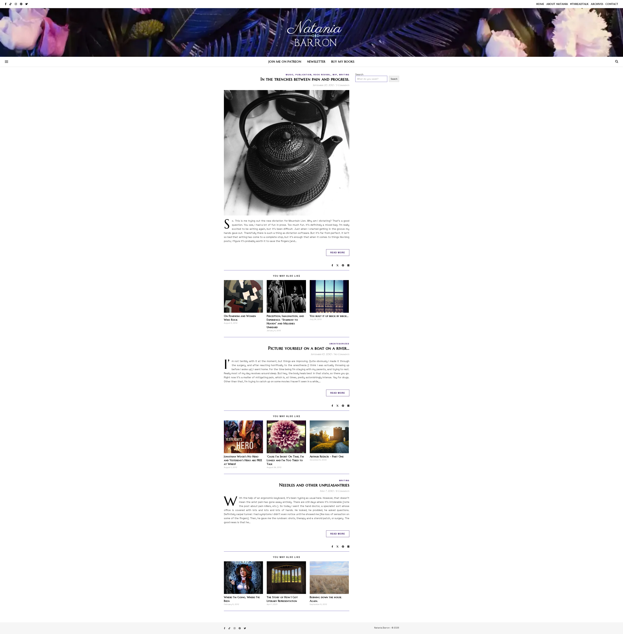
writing (344, 74)
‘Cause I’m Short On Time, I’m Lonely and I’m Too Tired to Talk (285, 460)
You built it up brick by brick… (329, 316)
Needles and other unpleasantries (314, 485)
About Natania (557, 4)
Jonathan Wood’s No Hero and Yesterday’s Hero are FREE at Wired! (243, 460)
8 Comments (342, 490)
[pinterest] (21, 4)
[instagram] (16, 4)
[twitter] (26, 4)
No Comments (341, 354)
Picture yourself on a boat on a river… (308, 348)
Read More (337, 252)
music (289, 74)
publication (303, 74)
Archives (597, 4)
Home (540, 4)
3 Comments (342, 85)
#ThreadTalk (579, 4)
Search (359, 74)
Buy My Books (342, 61)
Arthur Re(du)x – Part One (327, 456)
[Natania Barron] (311, 32)
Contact (611, 4)
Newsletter (316, 61)
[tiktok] (10, 4)
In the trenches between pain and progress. (305, 79)
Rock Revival (322, 74)
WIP (335, 74)
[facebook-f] (6, 4)
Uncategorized (339, 343)
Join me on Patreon (285, 61)
